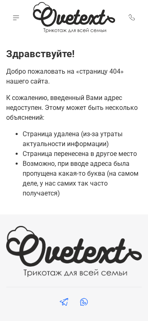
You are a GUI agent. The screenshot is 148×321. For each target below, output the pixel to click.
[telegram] (64, 303)
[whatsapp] (84, 303)
